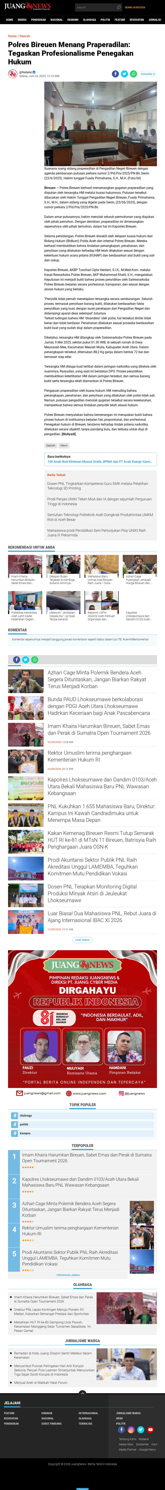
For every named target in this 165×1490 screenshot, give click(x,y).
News (63, 445)
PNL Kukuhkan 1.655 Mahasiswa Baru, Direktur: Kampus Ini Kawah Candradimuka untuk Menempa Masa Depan (101, 813)
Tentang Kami (127, 1439)
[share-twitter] (124, 73)
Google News (147, 1449)
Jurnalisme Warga (128, 1413)
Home (9, 19)
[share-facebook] (115, 73)
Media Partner (128, 1449)
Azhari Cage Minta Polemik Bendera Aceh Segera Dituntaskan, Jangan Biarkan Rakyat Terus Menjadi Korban (97, 679)
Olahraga (89, 19)
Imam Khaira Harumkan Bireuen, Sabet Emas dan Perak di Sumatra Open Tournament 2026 (99, 729)
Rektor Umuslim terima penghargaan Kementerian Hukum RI (89, 756)
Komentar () (148, 73)
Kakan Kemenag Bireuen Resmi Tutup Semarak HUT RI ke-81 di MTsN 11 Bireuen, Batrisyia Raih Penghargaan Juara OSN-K (102, 840)
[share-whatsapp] (133, 73)
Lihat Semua (82, 940)
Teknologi (85, 1423)
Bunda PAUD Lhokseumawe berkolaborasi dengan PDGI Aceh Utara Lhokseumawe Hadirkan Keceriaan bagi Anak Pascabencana (99, 706)
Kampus (25, 1133)
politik (105, 19)
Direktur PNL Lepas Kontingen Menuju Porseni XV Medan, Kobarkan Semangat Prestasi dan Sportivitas (51, 1312)
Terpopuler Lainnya (68, 1275)
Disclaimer (142, 1444)
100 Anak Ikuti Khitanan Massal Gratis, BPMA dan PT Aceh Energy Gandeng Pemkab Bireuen (100, 462)
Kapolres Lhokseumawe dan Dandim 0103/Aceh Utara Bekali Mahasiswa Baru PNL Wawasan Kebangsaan (102, 786)
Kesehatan (137, 19)
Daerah (50, 445)
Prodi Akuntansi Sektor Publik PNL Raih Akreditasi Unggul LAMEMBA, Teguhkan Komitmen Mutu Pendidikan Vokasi (93, 867)
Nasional (57, 19)
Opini (119, 1418)
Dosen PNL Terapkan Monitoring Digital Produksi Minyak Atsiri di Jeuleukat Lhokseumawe (92, 893)
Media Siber (126, 1444)
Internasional (88, 1413)
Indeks (22, 19)
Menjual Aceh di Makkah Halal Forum (40, 1383)
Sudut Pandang (51, 1423)
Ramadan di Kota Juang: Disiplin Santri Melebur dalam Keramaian (53, 1355)
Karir (155, 1444)
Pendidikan (38, 19)
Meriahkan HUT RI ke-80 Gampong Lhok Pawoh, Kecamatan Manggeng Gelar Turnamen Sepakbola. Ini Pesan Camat (52, 1326)
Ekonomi (72, 19)
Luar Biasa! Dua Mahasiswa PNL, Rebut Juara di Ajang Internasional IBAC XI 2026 (102, 916)
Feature (120, 19)
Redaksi (144, 1439)
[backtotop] (82, 1394)
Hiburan (46, 1413)
